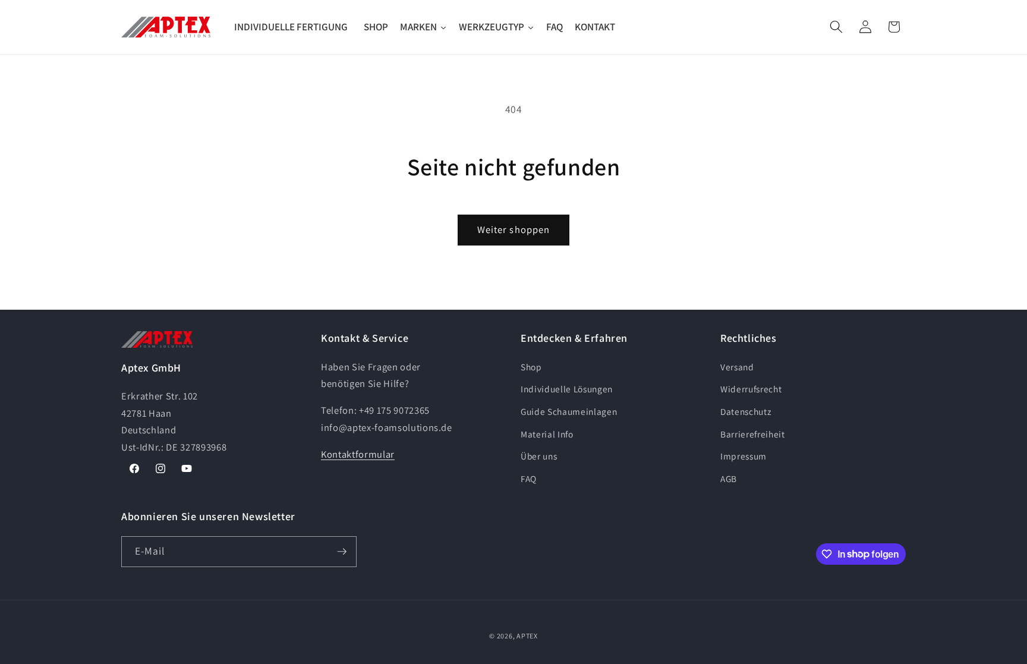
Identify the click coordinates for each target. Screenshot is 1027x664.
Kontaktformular (358, 454)
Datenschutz (745, 411)
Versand (737, 367)
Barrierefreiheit (752, 434)
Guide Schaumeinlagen (569, 411)
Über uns (539, 456)
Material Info (547, 434)
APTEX (527, 635)
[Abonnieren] (341, 551)
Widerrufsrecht (751, 389)
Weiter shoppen (513, 229)
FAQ (529, 478)
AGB (728, 478)
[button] (836, 26)
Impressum (743, 456)
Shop (531, 367)
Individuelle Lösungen (567, 389)
